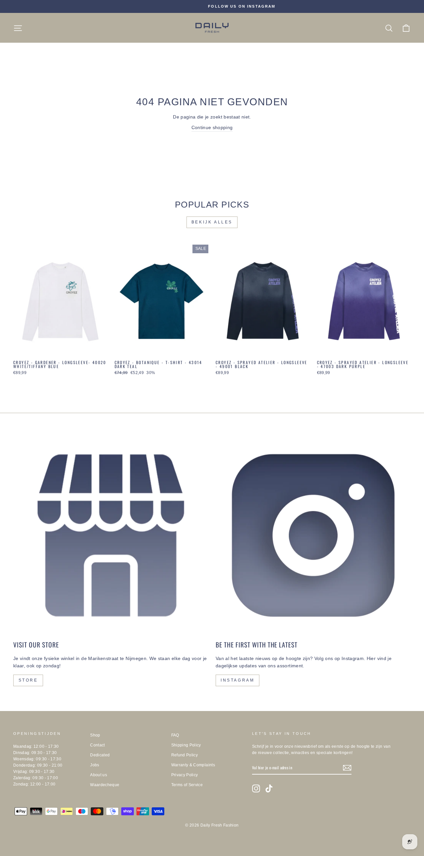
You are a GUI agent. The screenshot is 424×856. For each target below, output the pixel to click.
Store (28, 680)
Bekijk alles (212, 222)
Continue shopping (212, 127)
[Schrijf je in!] (347, 768)
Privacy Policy (184, 775)
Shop (95, 735)
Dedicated (100, 755)
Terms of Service (187, 785)
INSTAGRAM (237, 680)
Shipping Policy (186, 745)
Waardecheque (104, 785)
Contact (97, 745)
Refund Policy (184, 755)
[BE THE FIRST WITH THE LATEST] (313, 535)
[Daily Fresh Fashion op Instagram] (256, 788)
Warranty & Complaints (193, 765)
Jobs (94, 765)
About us (98, 775)
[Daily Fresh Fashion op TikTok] (269, 788)
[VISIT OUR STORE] (110, 535)
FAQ (175, 735)
